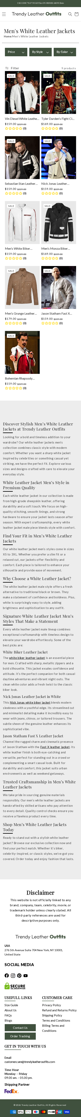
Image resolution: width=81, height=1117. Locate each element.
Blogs (8, 1020)
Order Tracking (20, 1036)
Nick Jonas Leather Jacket (54, 184)
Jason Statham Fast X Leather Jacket (55, 313)
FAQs (8, 1015)
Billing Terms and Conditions (53, 1028)
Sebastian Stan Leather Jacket (20, 184)
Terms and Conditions (56, 1020)
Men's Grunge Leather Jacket (20, 313)
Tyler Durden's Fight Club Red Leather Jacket (58, 119)
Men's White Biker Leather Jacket (17, 249)
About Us (11, 1010)
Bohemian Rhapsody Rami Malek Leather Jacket (18, 378)
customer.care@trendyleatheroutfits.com (30, 1061)
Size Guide (11, 1005)
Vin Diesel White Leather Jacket (21, 119)
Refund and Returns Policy (59, 1010)
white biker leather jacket (27, 658)
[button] (68, 14)
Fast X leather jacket (55, 747)
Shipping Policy (52, 1015)
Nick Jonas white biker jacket (30, 702)
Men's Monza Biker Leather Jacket (54, 249)
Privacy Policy (51, 1005)
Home (7, 36)
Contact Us (20, 1027)
